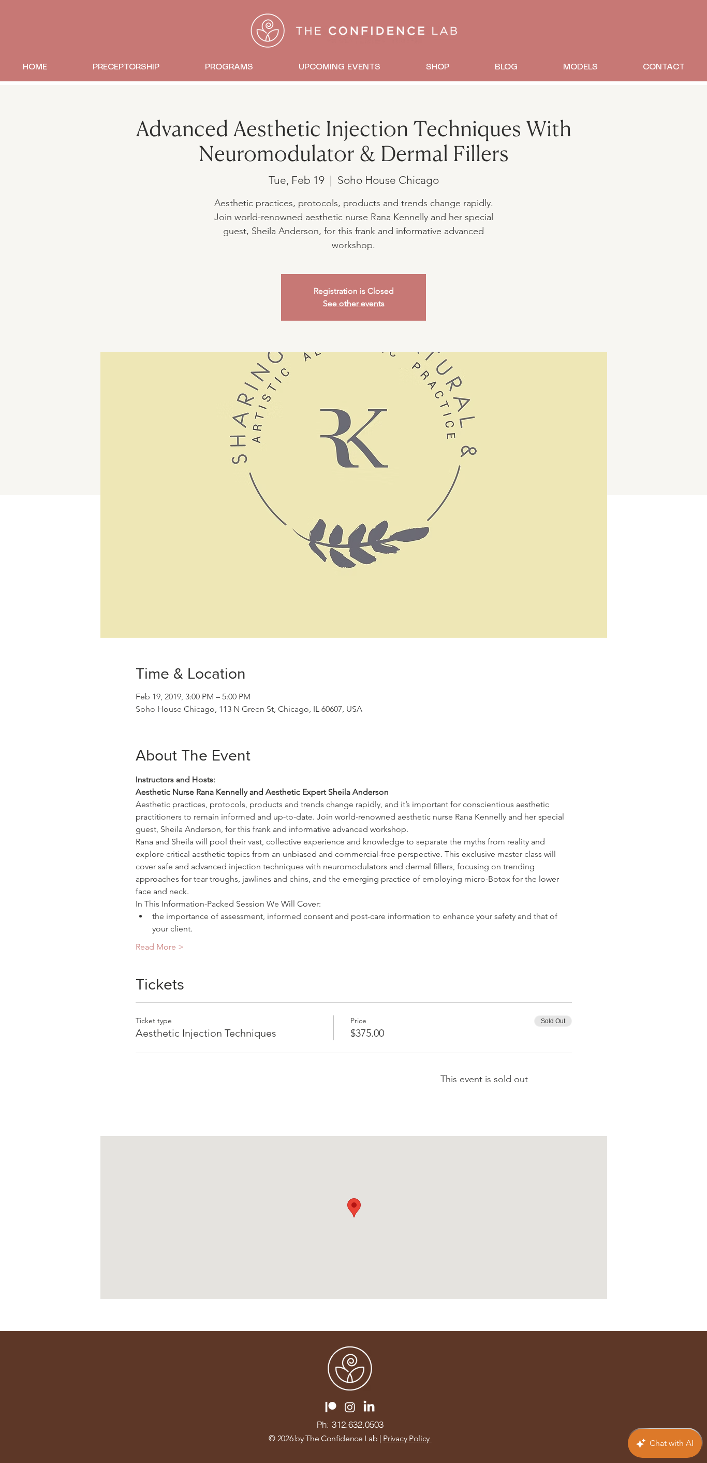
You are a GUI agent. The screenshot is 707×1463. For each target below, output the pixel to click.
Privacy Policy (407, 1438)
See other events (354, 303)
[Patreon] (330, 1407)
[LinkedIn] (369, 1407)
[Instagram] (350, 1407)
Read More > (160, 947)
